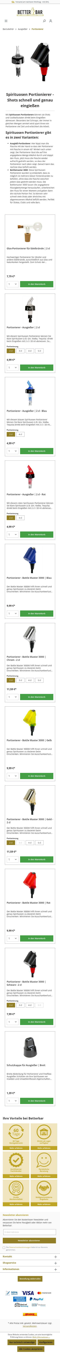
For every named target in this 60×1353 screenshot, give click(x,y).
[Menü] (6, 21)
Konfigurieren (45, 1342)
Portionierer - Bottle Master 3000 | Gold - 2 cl (30, 821)
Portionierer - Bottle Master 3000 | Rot (28, 902)
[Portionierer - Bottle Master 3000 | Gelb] (30, 723)
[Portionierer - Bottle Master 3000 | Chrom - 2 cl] (30, 639)
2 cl (11, 350)
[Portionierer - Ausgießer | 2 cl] (30, 310)
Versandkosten (30, 1326)
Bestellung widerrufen (30, 1278)
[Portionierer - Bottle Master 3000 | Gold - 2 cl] (30, 802)
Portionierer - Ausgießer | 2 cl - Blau (27, 410)
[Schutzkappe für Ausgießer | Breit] (30, 1047)
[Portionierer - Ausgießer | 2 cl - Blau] (30, 393)
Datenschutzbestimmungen (20, 1247)
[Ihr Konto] (50, 21)
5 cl (39, 350)
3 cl (20, 350)
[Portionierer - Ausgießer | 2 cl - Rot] (30, 477)
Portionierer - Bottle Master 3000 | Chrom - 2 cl (26, 658)
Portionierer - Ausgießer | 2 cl (23, 327)
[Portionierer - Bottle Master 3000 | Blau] (30, 560)
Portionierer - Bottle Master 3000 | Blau (29, 577)
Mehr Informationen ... (41, 1337)
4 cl (30, 350)
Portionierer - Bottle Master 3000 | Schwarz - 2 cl (26, 983)
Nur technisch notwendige (22, 1342)
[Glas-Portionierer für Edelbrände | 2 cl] (30, 231)
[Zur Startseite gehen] (30, 11)
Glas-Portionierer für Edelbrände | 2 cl (28, 248)
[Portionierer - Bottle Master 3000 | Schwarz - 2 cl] (30, 964)
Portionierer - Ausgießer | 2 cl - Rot (26, 494)
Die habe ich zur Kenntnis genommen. (27, 1248)
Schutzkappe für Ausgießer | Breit (26, 1065)
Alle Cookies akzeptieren (31, 1349)
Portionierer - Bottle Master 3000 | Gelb (29, 740)
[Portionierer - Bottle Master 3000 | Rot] (30, 885)
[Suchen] (44, 21)
